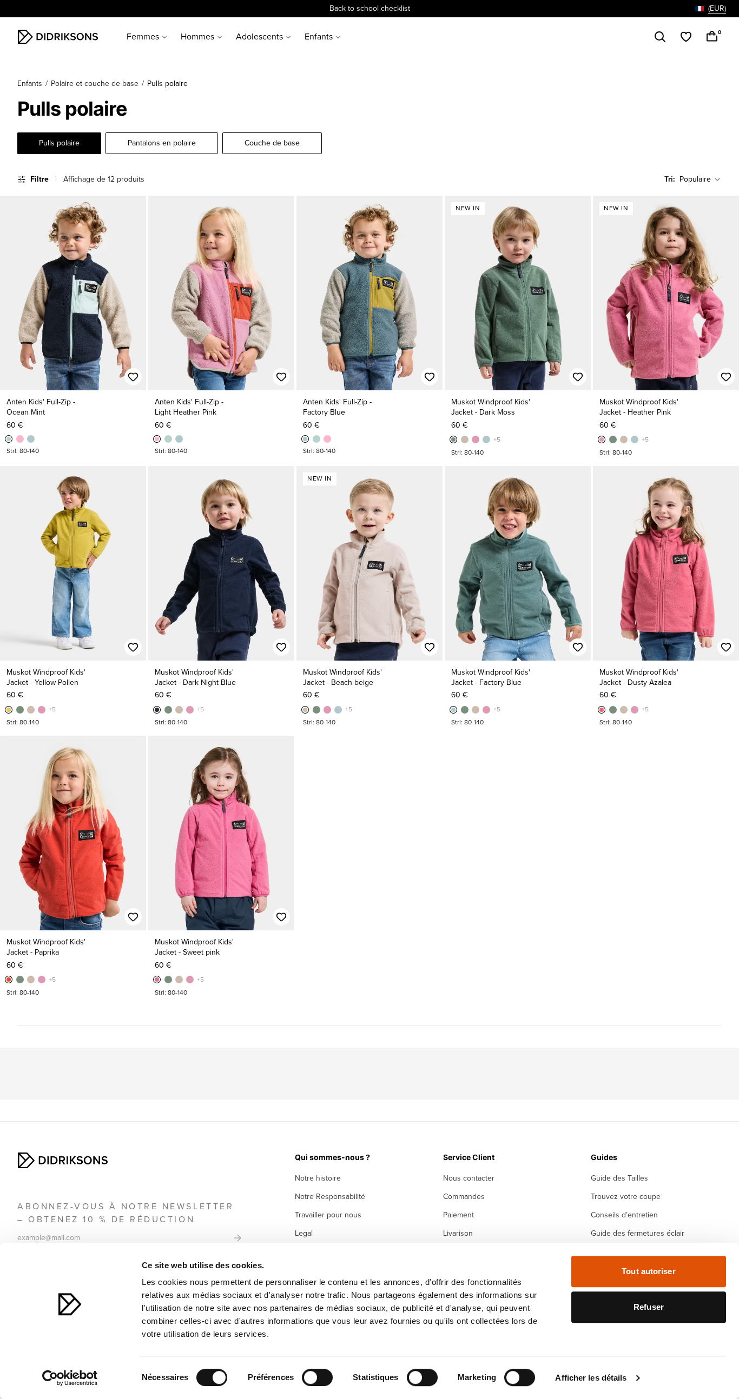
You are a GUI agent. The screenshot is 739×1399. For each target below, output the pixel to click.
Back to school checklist (369, 8)
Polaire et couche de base (94, 83)
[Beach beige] (465, 439)
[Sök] (660, 36)
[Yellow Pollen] (8, 710)
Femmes (143, 36)
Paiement (458, 1215)
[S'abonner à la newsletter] (237, 1238)
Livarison (458, 1233)
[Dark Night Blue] (157, 710)
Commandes (464, 1196)
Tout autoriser (648, 1271)
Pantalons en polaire (162, 143)
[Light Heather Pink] (20, 439)
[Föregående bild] (13, 293)
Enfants (319, 36)
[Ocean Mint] (8, 439)
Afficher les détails (590, 1377)
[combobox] (710, 8)
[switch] (317, 1377)
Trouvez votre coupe (626, 1196)
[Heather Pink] (475, 439)
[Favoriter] (686, 36)
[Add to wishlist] (133, 376)
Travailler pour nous (328, 1215)
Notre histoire (318, 1178)
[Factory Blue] (31, 439)
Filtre (39, 179)
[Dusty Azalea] (601, 710)
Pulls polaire (59, 143)
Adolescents (259, 36)
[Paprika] (8, 979)
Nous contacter (468, 1178)
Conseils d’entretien (624, 1215)
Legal (304, 1233)
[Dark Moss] (453, 439)
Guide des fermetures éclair (637, 1233)
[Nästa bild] (133, 293)
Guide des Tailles (619, 1178)
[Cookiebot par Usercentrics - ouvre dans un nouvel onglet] (70, 1378)
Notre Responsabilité (330, 1196)
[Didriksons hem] (57, 36)
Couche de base (272, 143)
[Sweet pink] (157, 979)
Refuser (649, 1306)
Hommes (197, 36)
